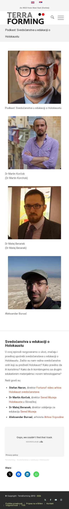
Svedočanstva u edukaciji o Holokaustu (33, 460)
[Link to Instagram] (61, 500)
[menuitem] (50, 18)
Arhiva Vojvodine (54, 417)
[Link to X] (45, 500)
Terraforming (10, 460)
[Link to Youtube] (56, 500)
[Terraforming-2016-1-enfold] (28, 18)
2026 (39, 496)
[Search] (50, 18)
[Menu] (59, 18)
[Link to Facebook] (50, 500)
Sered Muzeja (28, 411)
